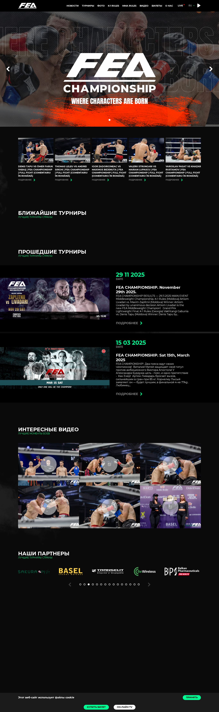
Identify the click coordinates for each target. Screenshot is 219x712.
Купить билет (96, 707)
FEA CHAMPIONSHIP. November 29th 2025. (148, 289)
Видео (144, 5)
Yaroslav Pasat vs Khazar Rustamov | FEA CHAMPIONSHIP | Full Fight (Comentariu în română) (183, 171)
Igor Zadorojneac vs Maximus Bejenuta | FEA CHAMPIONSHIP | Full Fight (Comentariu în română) (109, 171)
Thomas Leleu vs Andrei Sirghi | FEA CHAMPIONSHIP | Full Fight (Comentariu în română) (72, 171)
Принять (192, 697)
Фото (101, 5)
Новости (73, 5)
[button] (109, 120)
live (180, 5)
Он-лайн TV (124, 707)
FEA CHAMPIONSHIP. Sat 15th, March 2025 (153, 357)
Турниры (88, 5)
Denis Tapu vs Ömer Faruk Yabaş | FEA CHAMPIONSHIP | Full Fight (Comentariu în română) (35, 171)
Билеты (157, 5)
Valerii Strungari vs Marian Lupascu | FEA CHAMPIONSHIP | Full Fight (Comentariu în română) (146, 171)
